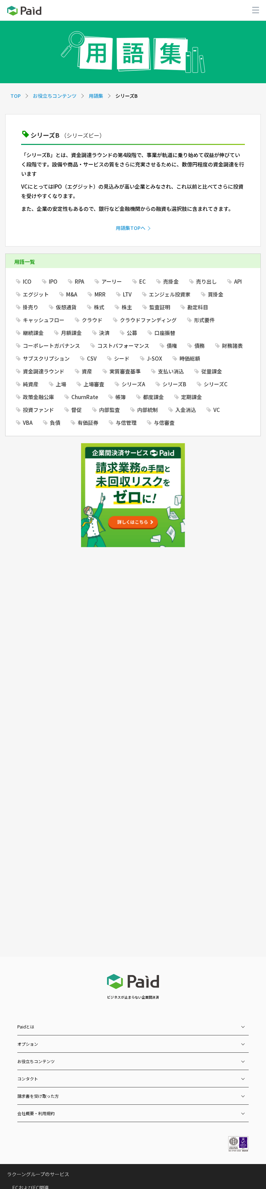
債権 (172, 345)
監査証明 (159, 307)
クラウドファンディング (148, 320)
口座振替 (164, 332)
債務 (199, 345)
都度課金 (153, 396)
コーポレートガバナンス (51, 345)
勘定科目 (197, 307)
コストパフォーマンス (123, 345)
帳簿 (120, 396)
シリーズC (216, 384)
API (238, 281)
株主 (127, 307)
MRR (100, 294)
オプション (27, 1044)
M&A (71, 294)
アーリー (111, 281)
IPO (53, 281)
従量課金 (211, 371)
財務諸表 (232, 345)
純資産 (30, 384)
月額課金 (71, 332)
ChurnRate (84, 396)
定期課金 (191, 396)
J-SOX (154, 358)
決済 (104, 332)
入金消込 (185, 409)
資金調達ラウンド (43, 371)
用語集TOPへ (130, 227)
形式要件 (204, 320)
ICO (27, 281)
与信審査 (164, 422)
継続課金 (33, 332)
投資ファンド (38, 409)
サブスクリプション (46, 358)
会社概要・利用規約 (36, 1113)
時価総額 (189, 358)
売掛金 (171, 281)
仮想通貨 (66, 307)
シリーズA (133, 384)
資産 (87, 371)
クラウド (92, 320)
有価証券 (88, 422)
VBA (28, 422)
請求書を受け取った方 (38, 1096)
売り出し (206, 281)
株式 (99, 307)
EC (142, 281)
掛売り (30, 307)
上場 (61, 384)
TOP (15, 95)
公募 (132, 332)
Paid (24, 11)
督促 (76, 409)
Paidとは (25, 1026)
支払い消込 (171, 371)
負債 (55, 422)
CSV (92, 358)
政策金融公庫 (38, 396)
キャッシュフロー (43, 320)
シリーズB (174, 384)
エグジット (36, 294)
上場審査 (93, 384)
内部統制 (147, 409)
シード (122, 358)
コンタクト (27, 1079)
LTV (127, 294)
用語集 (96, 95)
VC (216, 409)
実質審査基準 (125, 371)
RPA (79, 281)
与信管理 (126, 422)
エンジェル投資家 (169, 294)
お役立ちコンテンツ (55, 95)
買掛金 (215, 294)
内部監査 (109, 409)
